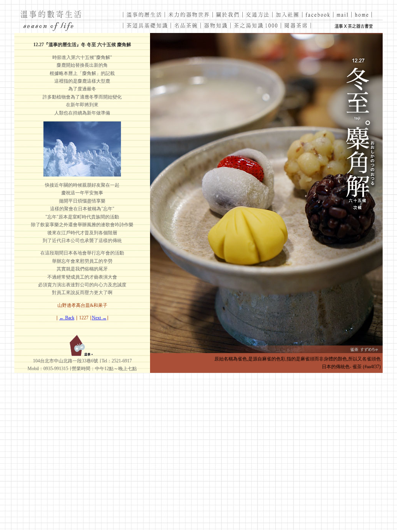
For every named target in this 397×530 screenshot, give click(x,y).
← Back (66, 317)
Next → (99, 317)
